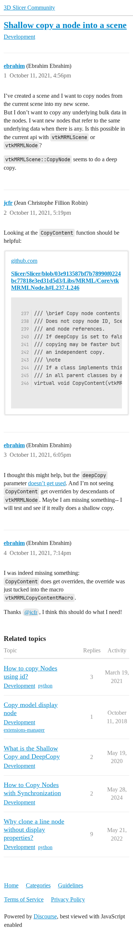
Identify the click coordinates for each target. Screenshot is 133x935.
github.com (24, 261)
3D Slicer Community (29, 7)
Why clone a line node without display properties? (34, 829)
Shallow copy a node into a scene (65, 25)
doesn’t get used (47, 483)
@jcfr (30, 612)
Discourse (45, 916)
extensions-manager (24, 730)
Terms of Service (24, 899)
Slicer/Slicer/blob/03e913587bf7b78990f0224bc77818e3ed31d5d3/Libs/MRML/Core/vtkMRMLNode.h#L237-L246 (66, 280)
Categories (38, 885)
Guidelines (70, 885)
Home (11, 885)
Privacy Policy (68, 899)
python (45, 686)
